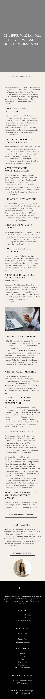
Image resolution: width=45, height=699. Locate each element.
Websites (14, 77)
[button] (15, 81)
